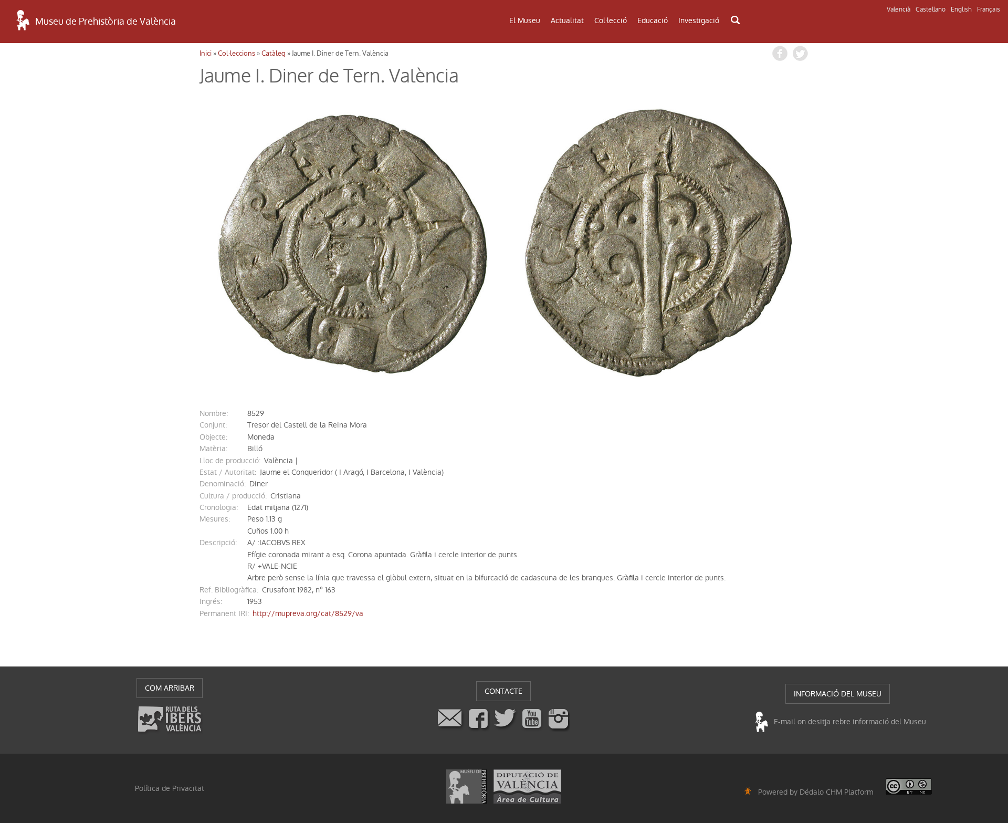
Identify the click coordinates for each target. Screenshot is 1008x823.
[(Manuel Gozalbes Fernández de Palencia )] (352, 243)
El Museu (524, 20)
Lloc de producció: (230, 460)
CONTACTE (503, 691)
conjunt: (213, 425)
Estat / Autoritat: (228, 472)
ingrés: (211, 601)
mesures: (215, 519)
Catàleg (273, 53)
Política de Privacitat (169, 788)
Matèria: (213, 448)
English (961, 9)
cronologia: (219, 507)
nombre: (214, 413)
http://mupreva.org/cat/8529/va (308, 613)
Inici (206, 53)
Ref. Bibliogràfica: (229, 590)
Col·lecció (610, 20)
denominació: (223, 483)
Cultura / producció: (233, 496)
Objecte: (213, 437)
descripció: (218, 542)
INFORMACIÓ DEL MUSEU (837, 694)
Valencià (898, 9)
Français (988, 9)
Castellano (931, 9)
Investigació (698, 20)
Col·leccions (236, 53)
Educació (652, 20)
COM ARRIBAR (169, 688)
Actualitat (567, 20)
